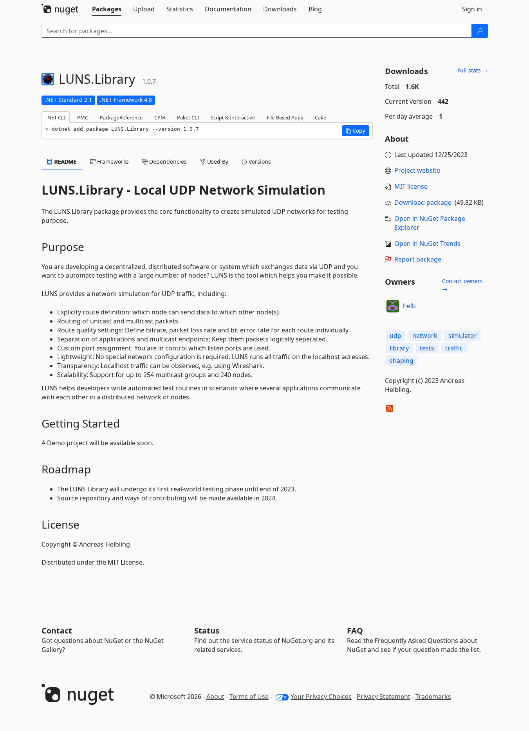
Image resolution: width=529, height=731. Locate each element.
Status (206, 630)
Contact (57, 630)
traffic (454, 348)
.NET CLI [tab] (55, 117)
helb (409, 305)
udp (395, 335)
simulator (462, 335)
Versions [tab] (259, 161)
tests (427, 348)
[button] (355, 130)
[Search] (479, 31)
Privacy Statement (383, 696)
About (215, 696)
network (424, 335)
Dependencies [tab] (167, 161)
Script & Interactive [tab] (233, 117)
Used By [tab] (217, 161)
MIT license (411, 186)
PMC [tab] (82, 117)
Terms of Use (249, 696)
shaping (401, 360)
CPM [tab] (159, 117)
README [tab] (65, 161)
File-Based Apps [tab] (285, 117)
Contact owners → (462, 284)
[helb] (393, 306)
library (399, 348)
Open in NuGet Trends (427, 243)
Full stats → (472, 70)
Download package (422, 202)
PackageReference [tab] (121, 117)
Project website (417, 170)
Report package (417, 259)
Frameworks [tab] (112, 161)
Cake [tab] (320, 117)
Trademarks (433, 696)
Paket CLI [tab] (188, 117)
